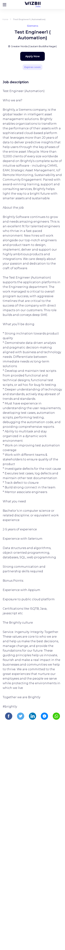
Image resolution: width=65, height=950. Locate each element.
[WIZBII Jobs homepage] (32, 4)
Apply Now (32, 56)
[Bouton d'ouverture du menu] (4, 4)
